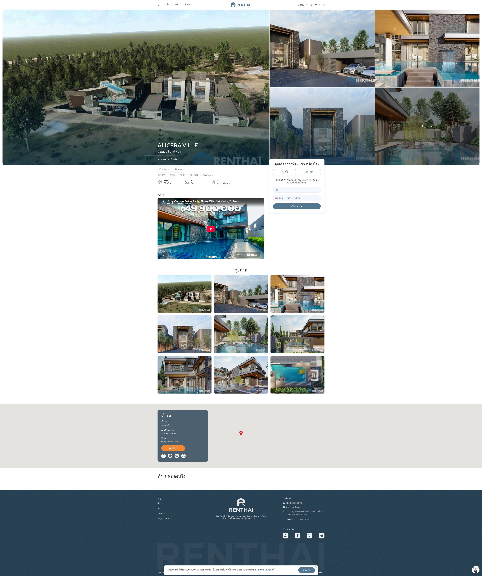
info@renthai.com (169, 442)
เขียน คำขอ (297, 206)
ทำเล (179, 170)
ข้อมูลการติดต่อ (164, 519)
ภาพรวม (166, 170)
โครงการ (187, 5)
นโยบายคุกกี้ (268, 570)
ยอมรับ (306, 570)
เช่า (176, 5)
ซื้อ (168, 5)
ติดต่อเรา (173, 448)
